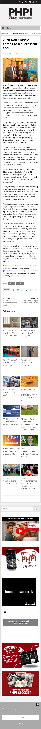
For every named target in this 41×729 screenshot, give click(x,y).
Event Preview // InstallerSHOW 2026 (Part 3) (10, 363)
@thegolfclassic (9, 271)
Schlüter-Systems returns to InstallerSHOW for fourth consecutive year (29, 394)
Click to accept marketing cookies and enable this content (20, 622)
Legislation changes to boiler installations (30, 300)
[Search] (36, 508)
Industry (20, 283)
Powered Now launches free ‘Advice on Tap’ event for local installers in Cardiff (29, 483)
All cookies (21, 717)
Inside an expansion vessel (17, 33)
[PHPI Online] (20, 13)
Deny (20, 724)
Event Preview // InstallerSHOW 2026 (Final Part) (10, 333)
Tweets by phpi (20, 622)
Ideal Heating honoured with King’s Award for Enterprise (29, 452)
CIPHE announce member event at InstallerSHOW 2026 (13, 481)
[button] (37, 704)
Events (11, 283)
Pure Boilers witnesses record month (10, 301)
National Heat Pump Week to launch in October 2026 (11, 451)
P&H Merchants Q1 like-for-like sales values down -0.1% (11, 422)
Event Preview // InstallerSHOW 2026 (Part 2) (28, 363)
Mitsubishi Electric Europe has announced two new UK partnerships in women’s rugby (29, 424)
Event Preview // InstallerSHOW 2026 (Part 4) (28, 333)
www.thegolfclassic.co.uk (25, 271)
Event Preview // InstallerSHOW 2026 (10, 392)
